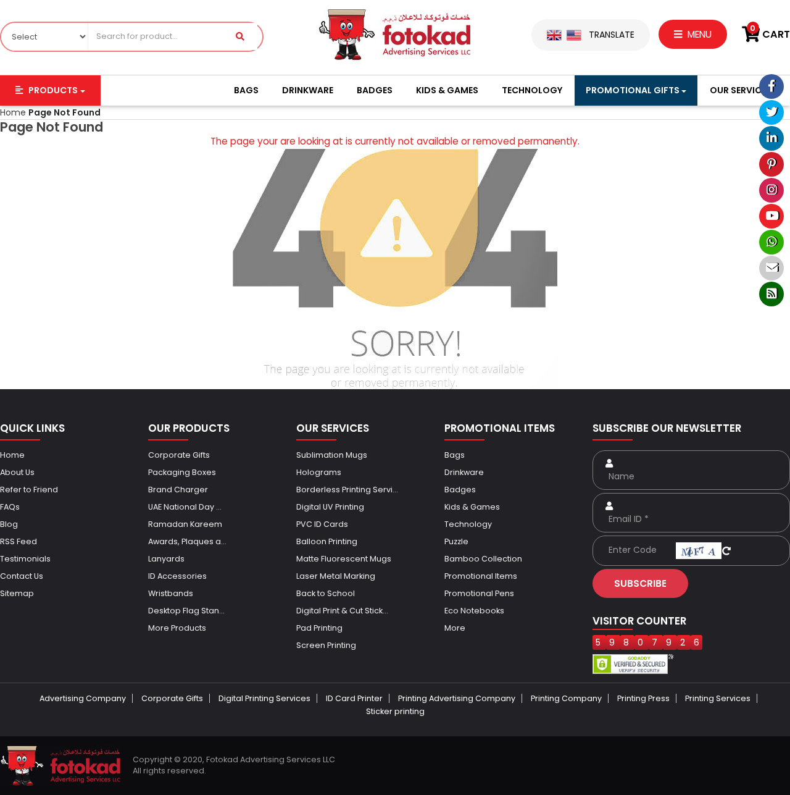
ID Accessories (177, 576)
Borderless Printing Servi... (347, 489)
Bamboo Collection (483, 558)
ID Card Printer (354, 698)
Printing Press (643, 698)
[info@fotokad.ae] (771, 268)
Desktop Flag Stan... (186, 610)
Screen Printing (326, 645)
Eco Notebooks (474, 610)
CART (770, 34)
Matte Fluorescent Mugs (343, 558)
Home (12, 455)
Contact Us (21, 576)
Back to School (325, 593)
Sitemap (17, 593)
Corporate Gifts (179, 455)
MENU (698, 34)
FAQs (10, 507)
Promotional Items (480, 576)
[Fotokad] (394, 34)
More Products (177, 628)
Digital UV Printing (330, 507)
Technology (532, 90)
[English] (554, 34)
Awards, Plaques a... (187, 541)
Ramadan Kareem (185, 524)
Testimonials (25, 558)
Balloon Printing (326, 541)
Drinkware (307, 90)
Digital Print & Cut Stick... (342, 610)
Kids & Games (447, 90)
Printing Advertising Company (456, 698)
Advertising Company (83, 698)
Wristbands (170, 593)
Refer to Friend (29, 489)
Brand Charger (178, 489)
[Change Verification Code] (726, 550)
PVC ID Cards (322, 524)
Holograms (318, 472)
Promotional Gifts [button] (633, 90)
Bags (246, 90)
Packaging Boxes (182, 472)
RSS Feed (18, 541)
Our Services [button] (740, 90)
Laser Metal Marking (335, 576)
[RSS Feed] (771, 294)
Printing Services (717, 698)
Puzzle (456, 541)
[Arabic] (574, 34)
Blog (9, 524)
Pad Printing (319, 628)
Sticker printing (395, 711)
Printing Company (566, 698)
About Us (17, 472)
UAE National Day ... (185, 507)
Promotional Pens (479, 593)
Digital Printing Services (264, 698)
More (454, 628)
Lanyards (166, 558)
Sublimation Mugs (331, 455)
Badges (375, 90)
